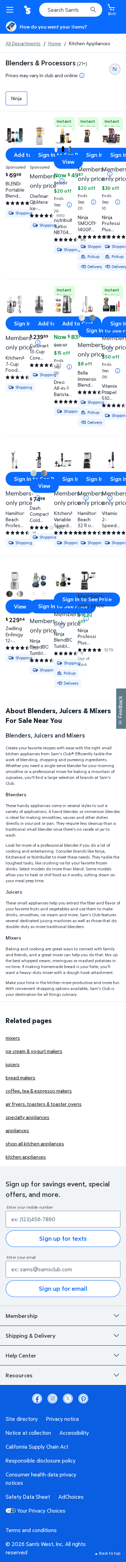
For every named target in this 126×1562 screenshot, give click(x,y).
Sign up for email (63, 1288)
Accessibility (74, 1432)
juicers (13, 1064)
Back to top (109, 1553)
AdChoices (71, 1496)
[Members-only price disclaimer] (62, 181)
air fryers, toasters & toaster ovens (44, 1104)
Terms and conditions (31, 1530)
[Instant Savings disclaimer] (69, 205)
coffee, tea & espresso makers (39, 1090)
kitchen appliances (26, 1156)
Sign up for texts (63, 1238)
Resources (19, 1375)
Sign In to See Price (63, 606)
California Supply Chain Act (37, 1446)
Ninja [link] (16, 98)
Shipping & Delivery (30, 1335)
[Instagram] (52, 1398)
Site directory (22, 1419)
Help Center (21, 1355)
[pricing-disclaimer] (82, 75)
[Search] (93, 9)
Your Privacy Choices (41, 1510)
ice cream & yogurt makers (34, 1051)
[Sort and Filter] (114, 69)
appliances (17, 1130)
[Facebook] (37, 1398)
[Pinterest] (83, 1398)
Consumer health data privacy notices (41, 1479)
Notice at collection (28, 1432)
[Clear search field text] (84, 10)
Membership (21, 1316)
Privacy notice (62, 1419)
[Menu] (11, 9)
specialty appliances (27, 1117)
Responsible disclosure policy (41, 1460)
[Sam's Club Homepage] (28, 10)
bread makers (20, 1077)
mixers (13, 1037)
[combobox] (70, 10)
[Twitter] (68, 1398)
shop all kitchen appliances (35, 1143)
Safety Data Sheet (28, 1496)
